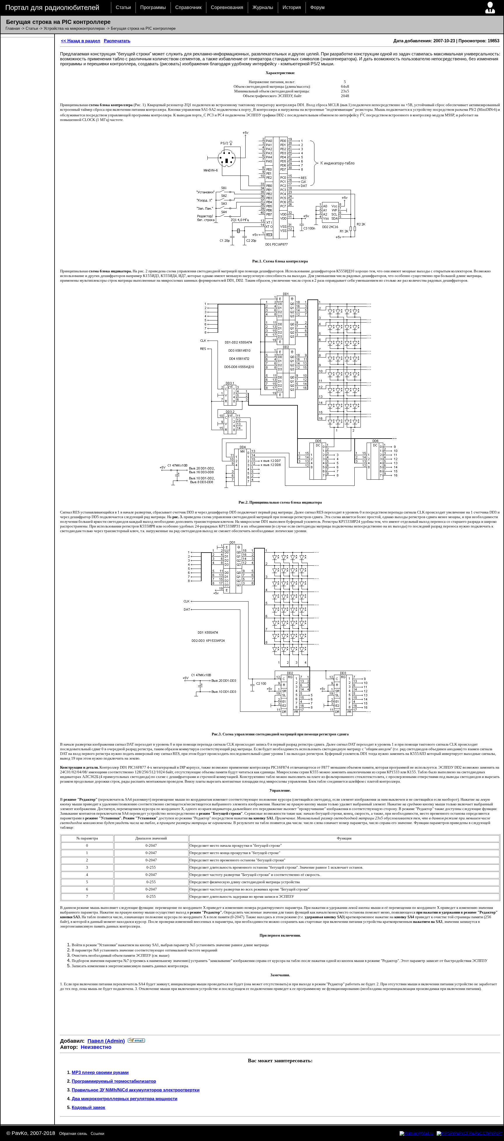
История (292, 7)
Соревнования (227, 7)
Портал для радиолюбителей (52, 7)
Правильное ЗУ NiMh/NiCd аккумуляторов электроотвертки (136, 1089)
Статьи (123, 7)
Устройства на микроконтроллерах (74, 28)
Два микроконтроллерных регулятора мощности (124, 1098)
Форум (317, 7)
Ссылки (97, 1133)
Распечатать (117, 40)
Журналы (263, 7)
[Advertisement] (280, 1012)
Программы (153, 7)
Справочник (188, 7)
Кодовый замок (88, 1107)
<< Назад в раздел (80, 40)
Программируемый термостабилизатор (114, 1081)
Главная (13, 28)
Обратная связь (73, 1133)
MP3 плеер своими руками (100, 1072)
